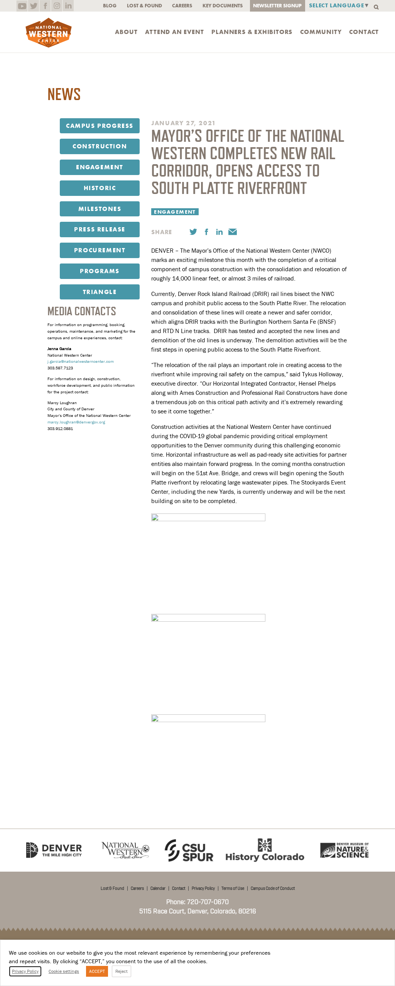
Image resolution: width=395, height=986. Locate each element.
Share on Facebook (206, 232)
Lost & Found (144, 5)
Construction (100, 146)
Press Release (99, 229)
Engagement (99, 167)
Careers (182, 5)
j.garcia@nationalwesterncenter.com (80, 361)
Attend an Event (174, 32)
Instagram (56, 6)
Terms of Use (232, 889)
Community (320, 32)
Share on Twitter (193, 232)
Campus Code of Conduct (273, 889)
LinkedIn (68, 6)
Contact (364, 32)
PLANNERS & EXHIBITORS (251, 32)
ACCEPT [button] (97, 971)
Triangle (100, 292)
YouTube (21, 6)
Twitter (33, 6)
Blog (109, 5)
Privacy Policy (203, 889)
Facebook (45, 6)
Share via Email (232, 232)
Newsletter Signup (277, 5)
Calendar (157, 889)
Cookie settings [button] (64, 971)
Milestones (100, 209)
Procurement (100, 250)
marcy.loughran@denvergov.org (76, 422)
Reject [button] (121, 971)
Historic (100, 188)
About (126, 32)
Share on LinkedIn (219, 232)
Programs (100, 271)
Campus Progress (99, 126)
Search (376, 7)
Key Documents (223, 5)
